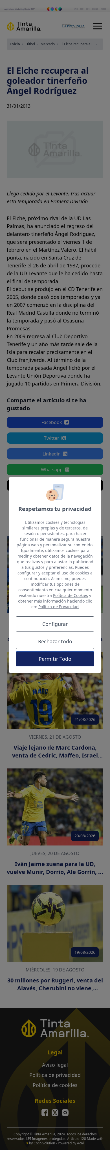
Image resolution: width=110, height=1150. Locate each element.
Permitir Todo (55, 658)
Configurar (55, 624)
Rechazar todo (55, 641)
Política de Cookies (70, 595)
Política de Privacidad (58, 606)
